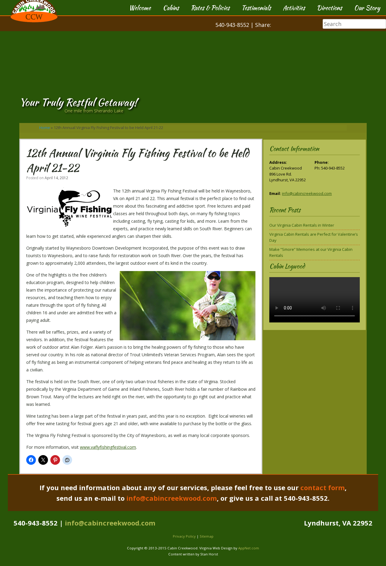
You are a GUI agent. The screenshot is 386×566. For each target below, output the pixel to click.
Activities (294, 7)
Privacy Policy (184, 536)
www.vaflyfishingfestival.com (108, 447)
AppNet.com (248, 548)
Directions (329, 7)
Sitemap (207, 536)
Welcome (140, 7)
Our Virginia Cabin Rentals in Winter (301, 225)
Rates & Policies (210, 7)
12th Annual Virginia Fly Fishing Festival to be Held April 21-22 (137, 160)
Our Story (367, 7)
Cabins (171, 7)
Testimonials (256, 7)
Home (44, 127)
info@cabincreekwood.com (307, 193)
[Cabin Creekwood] (34, 21)
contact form (322, 487)
